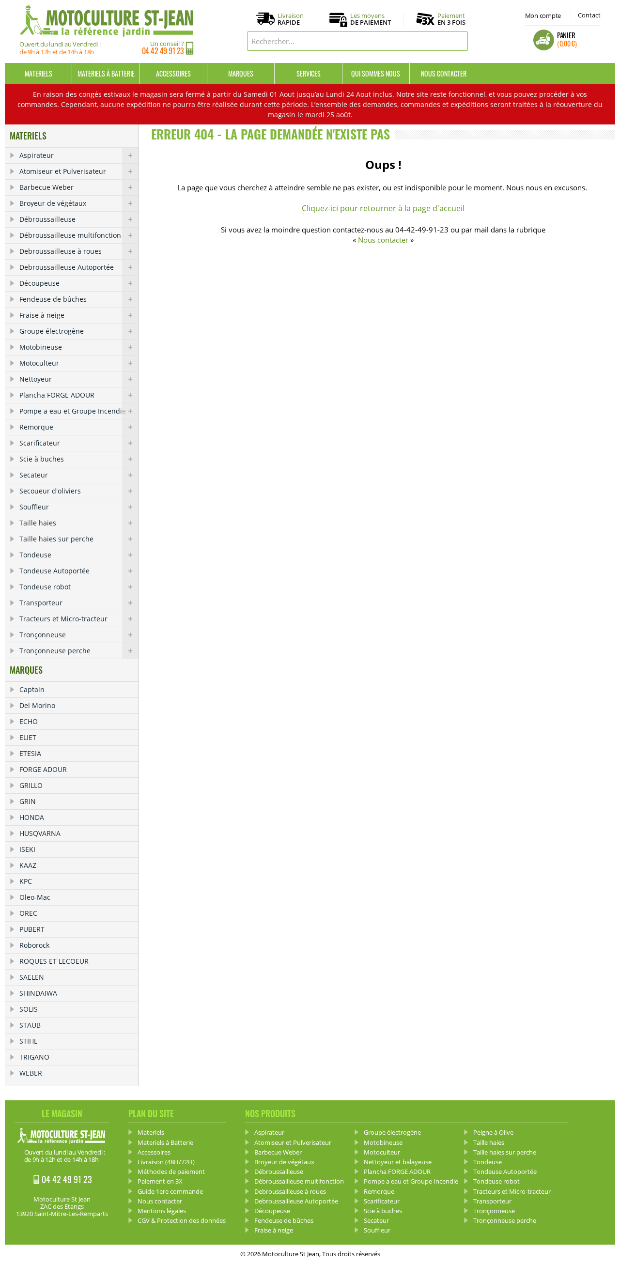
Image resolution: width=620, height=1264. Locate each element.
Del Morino (37, 705)
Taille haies (37, 522)
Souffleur (34, 506)
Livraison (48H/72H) (166, 1161)
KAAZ (27, 865)
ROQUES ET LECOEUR (54, 961)
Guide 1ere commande (170, 1191)
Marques (240, 73)
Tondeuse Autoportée (54, 570)
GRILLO (31, 785)
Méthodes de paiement (171, 1171)
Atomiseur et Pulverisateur (62, 171)
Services (308, 73)
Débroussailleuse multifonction (70, 235)
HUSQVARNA (40, 833)
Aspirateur (36, 155)
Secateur (33, 474)
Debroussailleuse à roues (60, 251)
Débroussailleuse (47, 219)
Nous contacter (443, 73)
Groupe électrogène (51, 331)
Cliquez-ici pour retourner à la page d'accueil (383, 208)
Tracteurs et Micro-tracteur (63, 618)
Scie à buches (41, 458)
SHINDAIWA (38, 993)
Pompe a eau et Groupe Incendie (72, 411)
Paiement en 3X (160, 1181)
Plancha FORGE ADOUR (56, 395)
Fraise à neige (41, 315)
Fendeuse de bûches (53, 299)
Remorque (36, 427)
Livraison (291, 19)
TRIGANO (34, 1057)
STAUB (30, 1025)
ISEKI (27, 849)
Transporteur (40, 602)
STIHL (28, 1041)
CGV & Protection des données (182, 1220)
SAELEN (31, 977)
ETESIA (30, 753)
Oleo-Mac (34, 897)
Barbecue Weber (46, 187)
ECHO (28, 721)
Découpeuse (39, 283)
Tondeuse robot (45, 586)
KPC (25, 881)
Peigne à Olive (493, 1132)
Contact (589, 15)
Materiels (38, 73)
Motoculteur (39, 363)
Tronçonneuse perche (55, 650)
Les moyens (370, 19)
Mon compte (543, 15)
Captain (32, 689)
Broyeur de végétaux (52, 203)
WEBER (30, 1073)
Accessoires (173, 73)
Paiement (451, 19)
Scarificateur (39, 442)
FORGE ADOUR (43, 769)
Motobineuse (40, 347)
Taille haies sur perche (56, 538)
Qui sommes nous (375, 73)
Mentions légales (162, 1210)
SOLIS (28, 1009)
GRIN (27, 801)
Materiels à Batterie (106, 73)
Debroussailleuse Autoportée (66, 267)
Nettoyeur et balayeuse (398, 1161)
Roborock (34, 945)
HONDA (31, 817)
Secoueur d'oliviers (50, 490)
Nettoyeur (35, 379)
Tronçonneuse (42, 634)
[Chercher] (458, 41)
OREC (28, 913)
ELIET (27, 737)
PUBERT (32, 929)
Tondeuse (35, 554)
